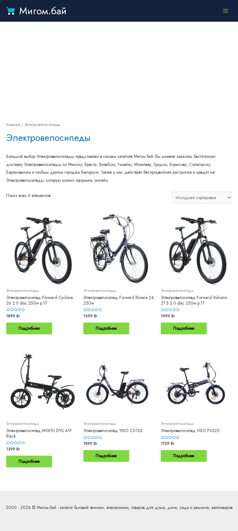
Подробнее (29, 328)
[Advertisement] (119, 71)
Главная (13, 124)
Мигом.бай (43, 11)
